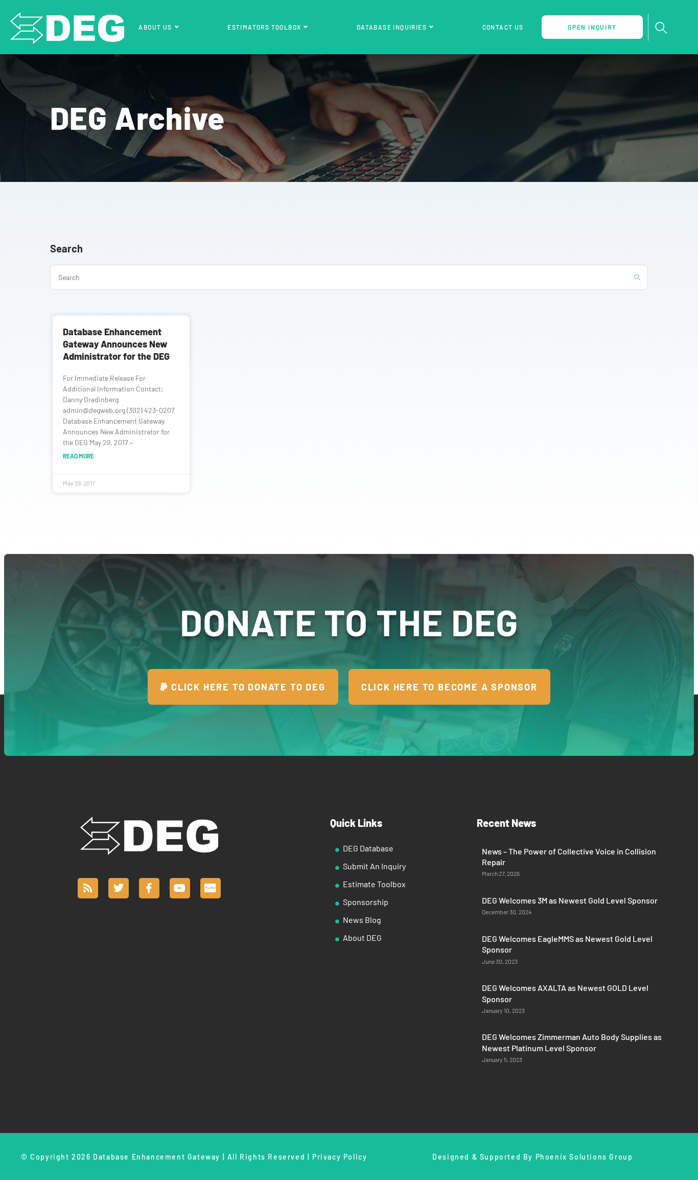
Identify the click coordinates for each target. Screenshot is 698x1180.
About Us (155, 27)
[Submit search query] (637, 277)
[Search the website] (349, 276)
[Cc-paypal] (210, 888)
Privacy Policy (339, 1156)
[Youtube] (180, 888)
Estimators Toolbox (264, 27)
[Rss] (88, 888)
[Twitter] (118, 888)
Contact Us (503, 27)
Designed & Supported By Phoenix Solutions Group (532, 1156)
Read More (78, 455)
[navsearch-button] (661, 28)
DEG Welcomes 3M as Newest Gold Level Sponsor (570, 900)
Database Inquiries (392, 27)
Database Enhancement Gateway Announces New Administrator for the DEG (116, 344)
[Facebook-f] (149, 888)
